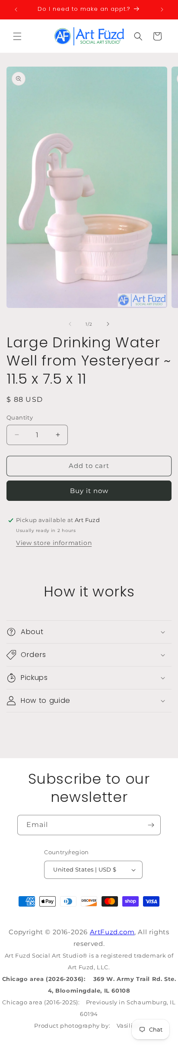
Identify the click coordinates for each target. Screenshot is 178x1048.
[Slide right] (108, 323)
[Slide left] (69, 323)
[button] (17, 36)
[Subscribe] (150, 825)
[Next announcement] (162, 9)
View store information (54, 543)
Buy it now (89, 491)
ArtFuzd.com (112, 932)
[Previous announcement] (15, 9)
